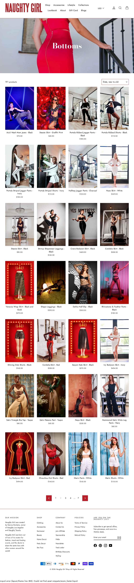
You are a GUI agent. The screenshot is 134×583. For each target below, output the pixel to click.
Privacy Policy (80, 527)
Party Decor (41, 543)
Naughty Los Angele (15, 527)
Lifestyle (71, 5)
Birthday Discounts (63, 551)
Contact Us (60, 527)
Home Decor (42, 539)
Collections (83, 5)
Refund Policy (80, 535)
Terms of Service (81, 523)
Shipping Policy (80, 531)
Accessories (58, 5)
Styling (58, 556)
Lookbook (52, 10)
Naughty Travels (15, 530)
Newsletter (60, 543)
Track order (60, 547)
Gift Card (73, 10)
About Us (59, 523)
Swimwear (40, 531)
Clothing (40, 523)
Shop (47, 5)
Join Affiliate (60, 531)
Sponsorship (60, 535)
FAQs (58, 539)
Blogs (83, 10)
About (63, 10)
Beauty (39, 535)
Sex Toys (40, 547)
